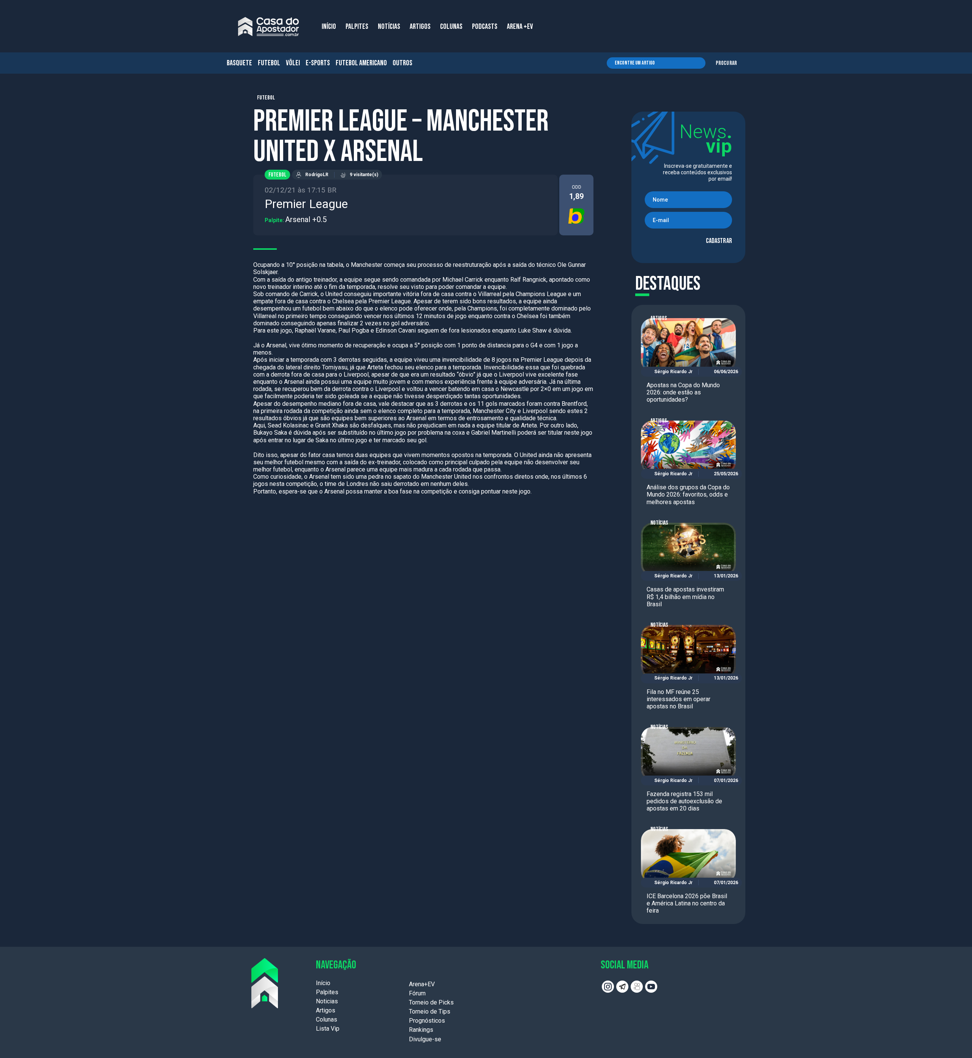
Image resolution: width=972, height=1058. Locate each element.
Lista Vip (327, 1028)
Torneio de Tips (429, 1011)
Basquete (239, 63)
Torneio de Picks (431, 1002)
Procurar (726, 63)
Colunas (326, 1019)
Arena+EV (422, 984)
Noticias (327, 1001)
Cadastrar (719, 241)
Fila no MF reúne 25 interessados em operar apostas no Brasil (678, 699)
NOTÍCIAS (389, 26)
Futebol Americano (361, 63)
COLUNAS (451, 26)
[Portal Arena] (268, 26)
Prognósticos (427, 1020)
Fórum (417, 993)
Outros (402, 63)
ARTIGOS (420, 26)
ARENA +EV (520, 26)
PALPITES (357, 26)
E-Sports (318, 63)
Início (323, 983)
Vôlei (293, 63)
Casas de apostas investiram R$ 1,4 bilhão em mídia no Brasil (685, 596)
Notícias (659, 523)
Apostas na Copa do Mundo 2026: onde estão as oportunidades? (683, 392)
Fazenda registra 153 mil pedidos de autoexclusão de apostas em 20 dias (684, 801)
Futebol (269, 63)
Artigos (658, 318)
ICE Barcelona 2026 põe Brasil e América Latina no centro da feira (687, 903)
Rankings (421, 1029)
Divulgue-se (425, 1039)
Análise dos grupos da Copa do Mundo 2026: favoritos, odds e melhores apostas (688, 494)
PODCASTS (484, 26)
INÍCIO (329, 26)
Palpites (327, 992)
